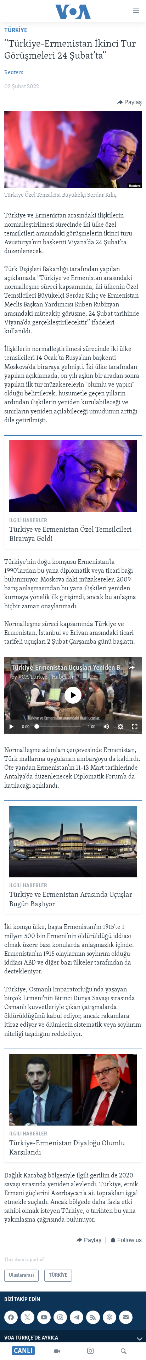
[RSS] (93, 1317)
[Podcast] (109, 1317)
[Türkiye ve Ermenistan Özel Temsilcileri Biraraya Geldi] (73, 476)
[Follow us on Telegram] (76, 1317)
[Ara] (123, 1351)
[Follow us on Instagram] (60, 1317)
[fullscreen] (135, 727)
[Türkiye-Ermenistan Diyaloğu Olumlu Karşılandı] (73, 1090)
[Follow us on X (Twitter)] (27, 1317)
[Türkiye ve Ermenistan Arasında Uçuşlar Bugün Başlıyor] (73, 841)
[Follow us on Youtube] (44, 1317)
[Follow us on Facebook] (11, 1317)
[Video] (57, 1351)
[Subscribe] (126, 1317)
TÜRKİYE (15, 31)
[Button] (129, 102)
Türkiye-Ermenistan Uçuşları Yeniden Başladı (73, 668)
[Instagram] (90, 1351)
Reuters (13, 73)
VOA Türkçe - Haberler (46, 677)
